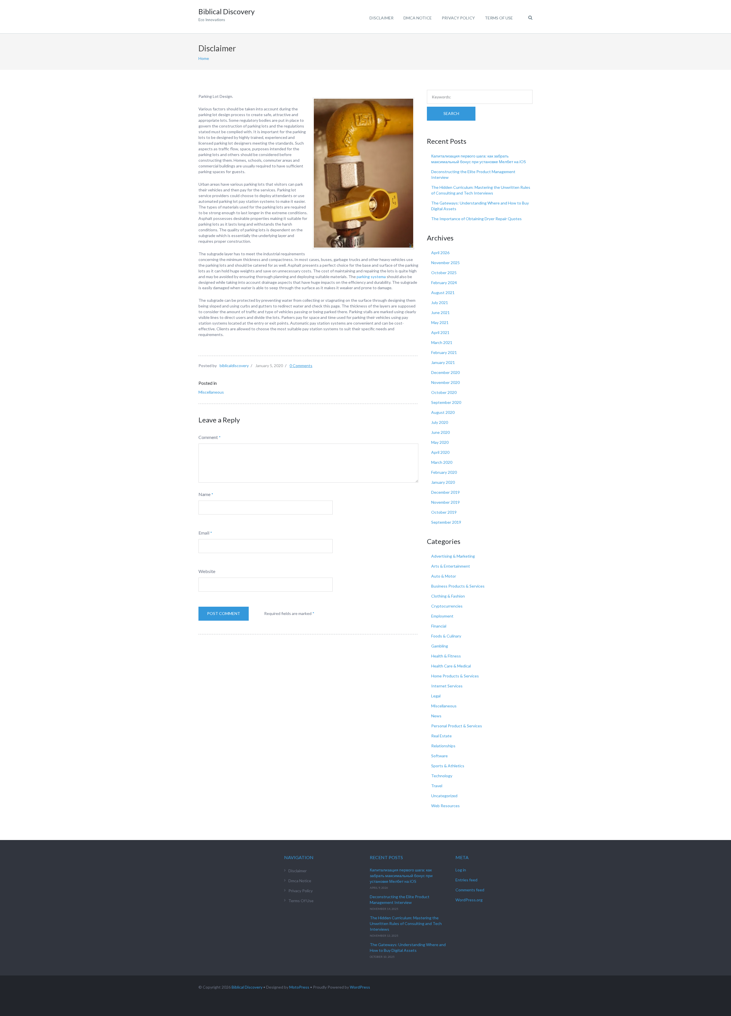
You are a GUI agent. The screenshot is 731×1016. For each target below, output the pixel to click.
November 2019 (445, 502)
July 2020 (439, 422)
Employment (442, 616)
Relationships (443, 745)
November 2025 (445, 262)
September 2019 (446, 522)
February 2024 (444, 282)
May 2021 (440, 322)
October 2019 (444, 512)
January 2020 (443, 482)
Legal (436, 695)
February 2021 (444, 352)
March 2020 (441, 462)
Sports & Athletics (447, 765)
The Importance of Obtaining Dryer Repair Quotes (476, 218)
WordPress (360, 987)
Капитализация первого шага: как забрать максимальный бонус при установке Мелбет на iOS (401, 875)
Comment (208, 437)
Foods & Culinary (446, 636)
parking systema (371, 276)
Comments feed (469, 889)
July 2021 (439, 302)
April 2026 (440, 252)
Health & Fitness (446, 655)
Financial (438, 626)
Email (203, 532)
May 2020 (440, 442)
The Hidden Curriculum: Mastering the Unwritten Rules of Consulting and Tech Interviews (406, 923)
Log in (460, 869)
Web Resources (445, 805)
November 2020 (445, 382)
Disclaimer (381, 17)
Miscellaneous (211, 392)
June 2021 (440, 312)
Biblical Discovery (247, 987)
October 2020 (444, 392)
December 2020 (445, 372)
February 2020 (444, 472)
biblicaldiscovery (234, 365)
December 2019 (445, 492)
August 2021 (443, 292)
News (436, 715)
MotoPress (299, 987)
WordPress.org (469, 899)
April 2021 (440, 332)
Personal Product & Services (456, 725)
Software (439, 755)
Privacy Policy (458, 17)
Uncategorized (444, 795)
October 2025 (444, 272)
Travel (436, 785)
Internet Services (447, 685)
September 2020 (446, 402)
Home (203, 58)
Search (451, 113)
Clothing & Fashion (448, 596)
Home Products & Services (455, 675)
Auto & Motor (443, 576)
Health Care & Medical (451, 665)
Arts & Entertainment (450, 566)
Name (204, 494)
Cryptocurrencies (447, 606)
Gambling (439, 645)
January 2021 (443, 362)
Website (206, 571)
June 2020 (440, 432)
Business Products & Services (458, 586)
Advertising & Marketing (453, 556)
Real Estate (441, 735)
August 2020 (443, 412)
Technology (441, 775)
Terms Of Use (499, 17)
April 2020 (440, 452)
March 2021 (441, 342)
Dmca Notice (417, 17)
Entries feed (466, 879)
